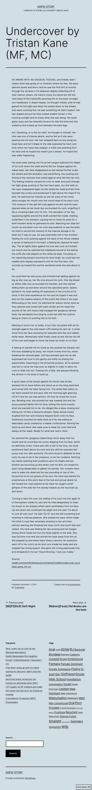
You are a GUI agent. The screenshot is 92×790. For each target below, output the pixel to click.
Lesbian (64, 688)
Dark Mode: (82, 787)
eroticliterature (74, 584)
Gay (57, 674)
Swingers (77, 721)
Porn (78, 703)
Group (79, 674)
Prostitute (59, 712)
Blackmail (79, 649)
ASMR (58, 650)
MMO (82, 698)
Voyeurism (55, 726)
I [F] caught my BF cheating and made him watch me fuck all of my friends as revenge (24, 691)
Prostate (54, 707)
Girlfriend (68, 674)
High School (57, 679)
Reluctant (72, 712)
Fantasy (54, 664)
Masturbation (58, 698)
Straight (55, 721)
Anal (52, 649)
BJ (72, 649)
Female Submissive (60, 669)
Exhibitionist (75, 659)
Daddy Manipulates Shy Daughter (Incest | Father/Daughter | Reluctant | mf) (24, 660)
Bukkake (65, 654)
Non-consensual (58, 703)
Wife (65, 727)
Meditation (72, 698)
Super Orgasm (66, 722)
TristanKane (19, 587)
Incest (67, 684)
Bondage (54, 654)
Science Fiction (68, 716)
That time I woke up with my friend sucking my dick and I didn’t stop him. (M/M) (23, 671)
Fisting (75, 669)
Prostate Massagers (68, 708)
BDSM (65, 649)
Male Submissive (69, 693)
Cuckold (54, 659)
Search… (10, 737)
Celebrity (75, 654)
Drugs (63, 659)
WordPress (30, 778)
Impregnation (56, 684)
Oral (71, 703)
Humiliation (73, 679)
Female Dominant (72, 664)
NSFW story (46, 6)
